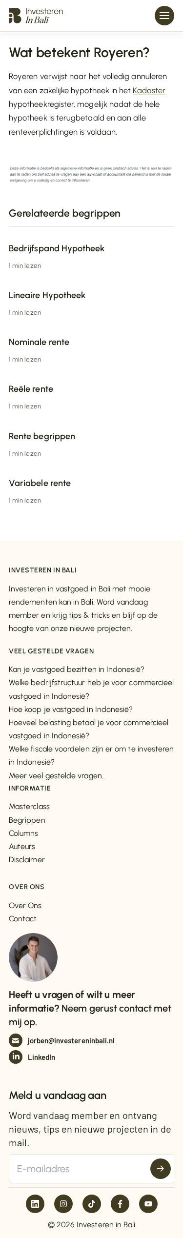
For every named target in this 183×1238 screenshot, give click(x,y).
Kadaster (149, 90)
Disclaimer (27, 859)
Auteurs (22, 846)
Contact (23, 918)
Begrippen (27, 820)
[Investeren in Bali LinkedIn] (35, 1204)
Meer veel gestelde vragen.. (57, 775)
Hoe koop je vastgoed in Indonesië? (71, 709)
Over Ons (25, 905)
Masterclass (29, 806)
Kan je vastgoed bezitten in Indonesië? (76, 669)
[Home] (36, 15)
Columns (24, 833)
